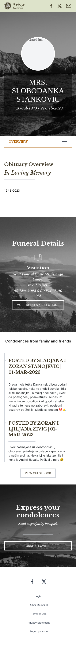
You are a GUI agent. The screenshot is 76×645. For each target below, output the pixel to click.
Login (38, 596)
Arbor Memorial (39, 605)
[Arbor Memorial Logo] (14, 5)
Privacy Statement (39, 622)
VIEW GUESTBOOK (38, 473)
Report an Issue (39, 631)
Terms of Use (38, 613)
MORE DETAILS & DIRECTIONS (38, 305)
